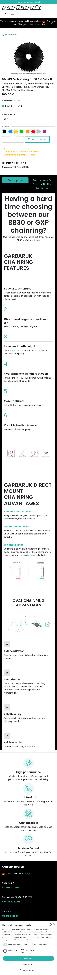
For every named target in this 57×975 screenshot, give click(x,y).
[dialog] (28, 948)
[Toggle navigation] (12, 13)
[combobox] (50, 924)
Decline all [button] (28, 964)
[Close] (52, 22)
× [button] (54, 924)
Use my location (37, 24)
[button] (28, 970)
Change (21, 24)
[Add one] (20, 139)
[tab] (15, 180)
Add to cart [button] (39, 139)
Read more (31, 940)
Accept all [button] (29, 958)
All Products (11, 34)
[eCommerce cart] (5, 13)
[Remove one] (6, 139)
